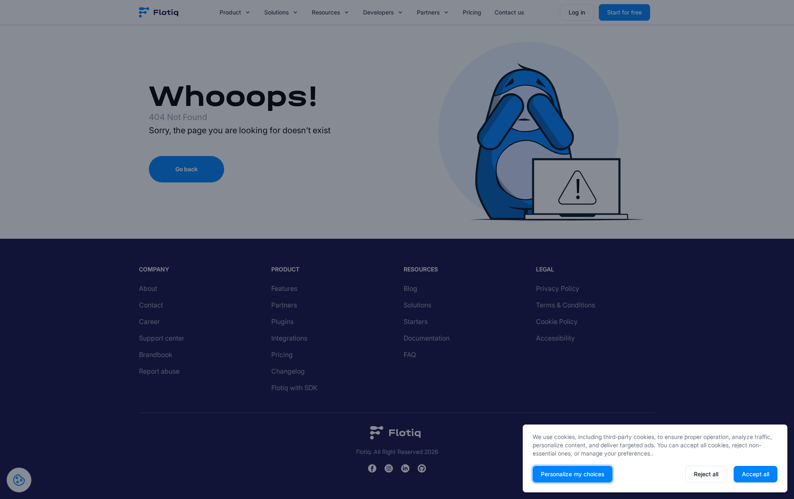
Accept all (755, 473)
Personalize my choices (572, 473)
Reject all (706, 473)
